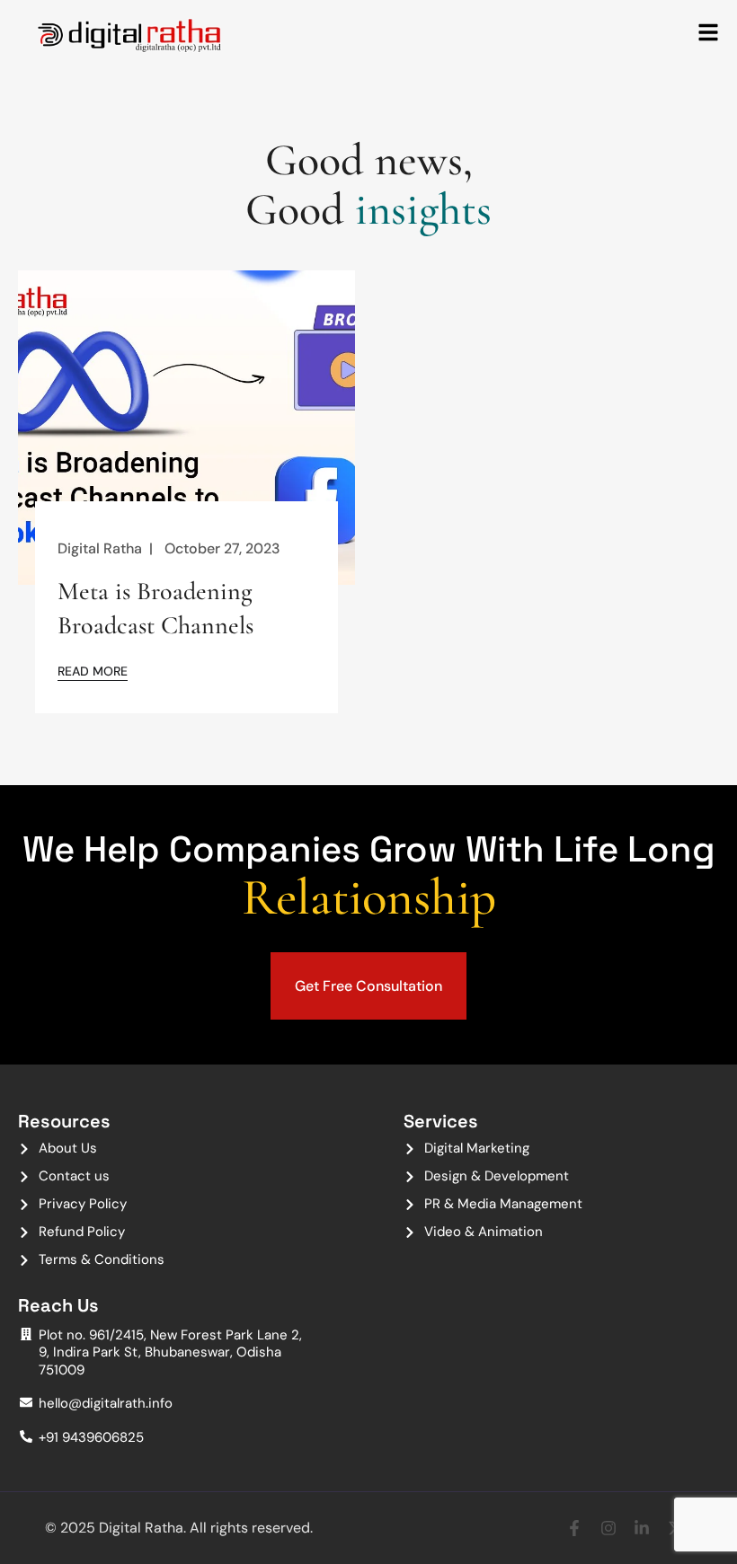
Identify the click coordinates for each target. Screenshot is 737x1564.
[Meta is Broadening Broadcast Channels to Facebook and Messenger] (186, 430)
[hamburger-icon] (708, 34)
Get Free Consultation (368, 985)
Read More (93, 670)
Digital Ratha (100, 548)
